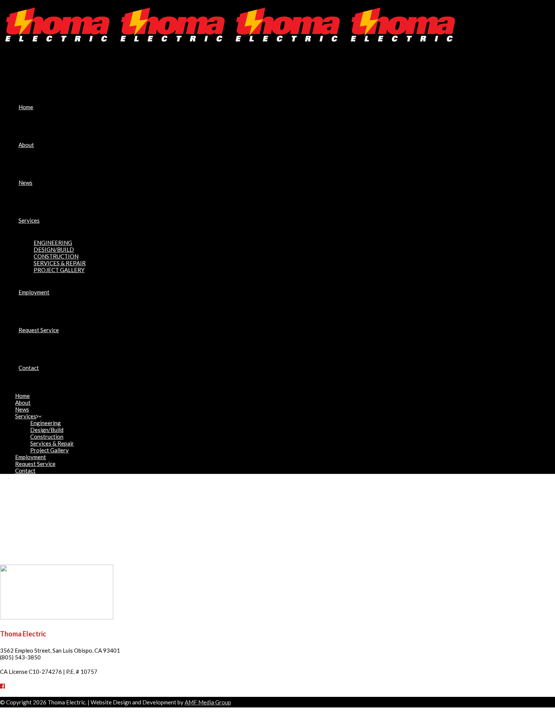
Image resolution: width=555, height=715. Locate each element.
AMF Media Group (208, 702)
